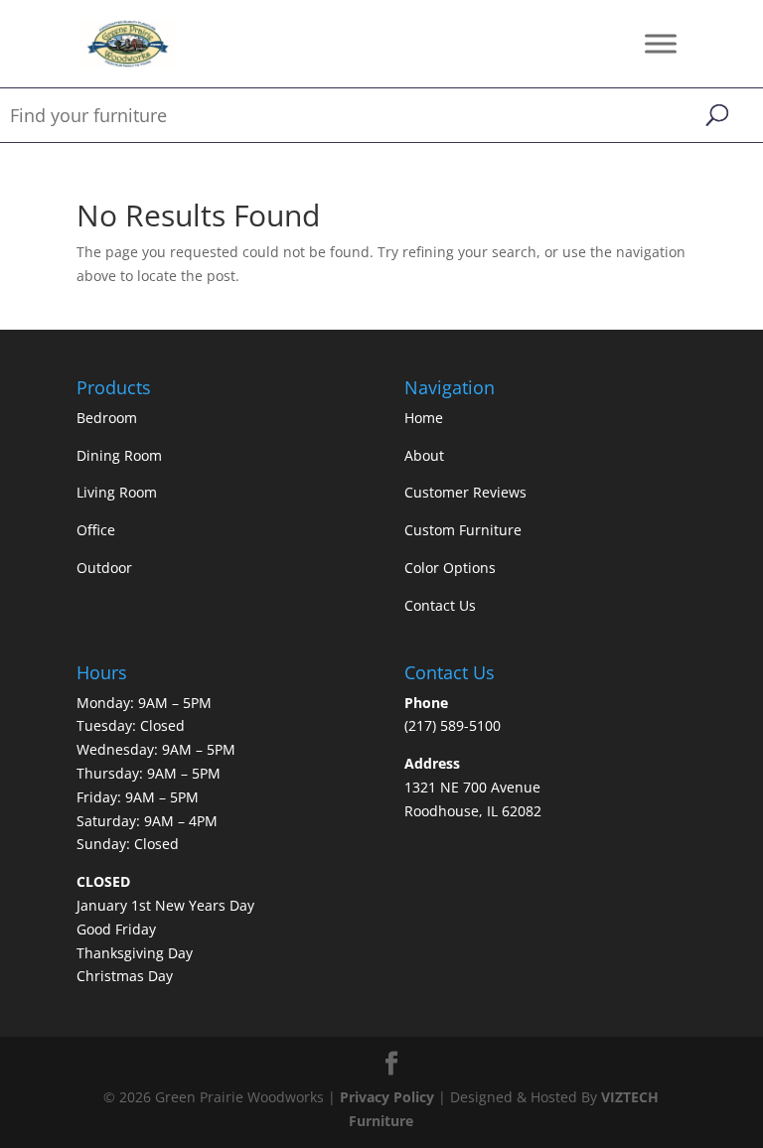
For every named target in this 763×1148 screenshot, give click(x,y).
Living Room (116, 492)
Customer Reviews (465, 492)
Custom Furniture (463, 529)
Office (95, 529)
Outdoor (104, 567)
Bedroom (106, 417)
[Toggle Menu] (661, 43)
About (424, 455)
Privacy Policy (387, 1096)
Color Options (450, 567)
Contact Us (440, 605)
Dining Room (119, 455)
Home (423, 417)
